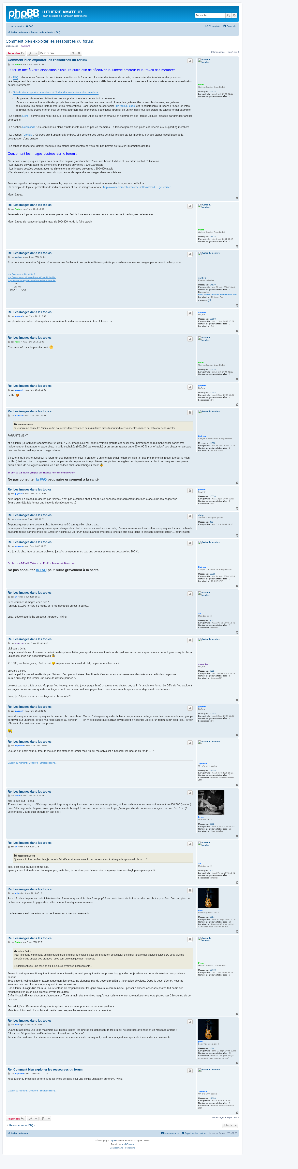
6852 (212, 671)
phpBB (113, 1140)
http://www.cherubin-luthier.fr (21, 274)
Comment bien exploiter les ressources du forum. (50, 41)
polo (200, 910)
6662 (212, 824)
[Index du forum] (24, 13)
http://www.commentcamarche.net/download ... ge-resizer (136, 187)
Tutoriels (27, 134)
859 (211, 522)
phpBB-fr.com (128, 1144)
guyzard (202, 312)
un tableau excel (125, 105)
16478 (213, 91)
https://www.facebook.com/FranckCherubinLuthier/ (223, 294)
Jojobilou (202, 763)
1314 (212, 917)
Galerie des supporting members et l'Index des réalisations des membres (56, 92)
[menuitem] (29, 26)
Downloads (28, 127)
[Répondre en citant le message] (190, 60)
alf (199, 613)
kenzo (201, 817)
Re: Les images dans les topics (29, 204)
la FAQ (41, 479)
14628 (213, 770)
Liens (25, 115)
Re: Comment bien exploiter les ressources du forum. (45, 1069)
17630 (213, 285)
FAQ (15, 77)
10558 (213, 319)
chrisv (201, 515)
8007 (212, 620)
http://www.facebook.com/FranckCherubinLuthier (32, 277)
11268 (212, 443)
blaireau (202, 436)
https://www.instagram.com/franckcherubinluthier (32, 280)
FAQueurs (25, 46)
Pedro (201, 84)
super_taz (203, 664)
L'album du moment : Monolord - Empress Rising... (32, 763)
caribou (202, 278)
